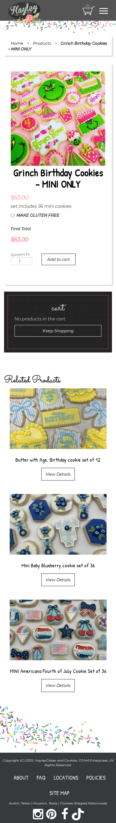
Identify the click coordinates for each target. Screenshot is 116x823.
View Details (58, 474)
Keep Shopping (58, 330)
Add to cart (58, 259)
